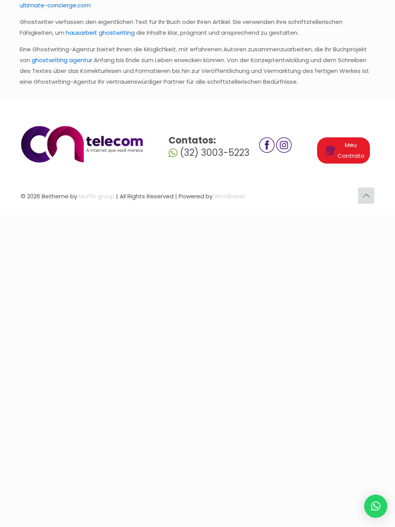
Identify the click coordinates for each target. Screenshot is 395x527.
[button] (375, 506)
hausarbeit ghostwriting (100, 33)
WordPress (229, 196)
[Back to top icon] (366, 195)
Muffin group (97, 196)
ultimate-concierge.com (55, 5)
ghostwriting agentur (62, 60)
